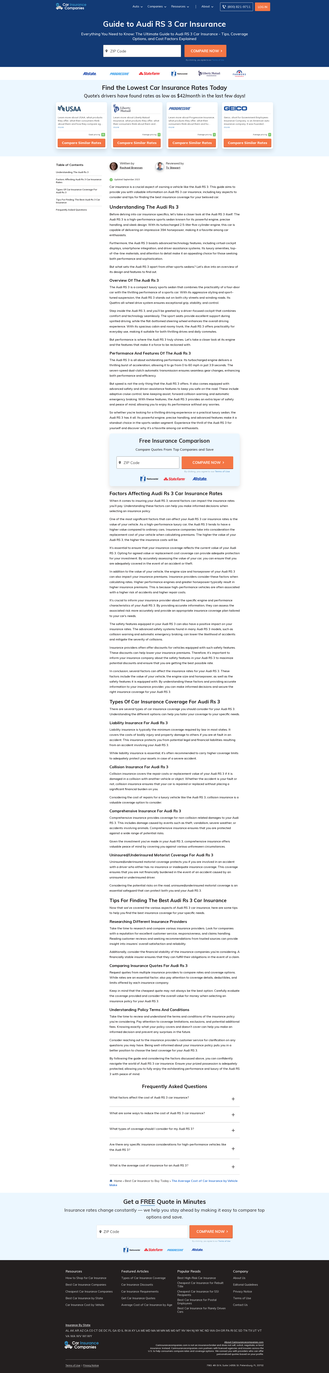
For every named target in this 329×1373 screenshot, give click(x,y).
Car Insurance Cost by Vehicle (84, 1305)
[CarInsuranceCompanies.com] (71, 6)
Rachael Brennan (131, 167)
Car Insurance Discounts (137, 1284)
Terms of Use (218, 60)
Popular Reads (189, 1271)
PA (228, 1330)
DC (105, 1330)
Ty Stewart (173, 167)
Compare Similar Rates (81, 143)
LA (138, 1330)
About (205, 6)
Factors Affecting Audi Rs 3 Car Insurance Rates (78, 181)
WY (89, 1336)
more (61, 127)
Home (118, 1181)
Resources (178, 6)
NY (197, 1330)
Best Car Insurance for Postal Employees (196, 1301)
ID (119, 1330)
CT (96, 1330)
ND (207, 1330)
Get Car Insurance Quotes (138, 1298)
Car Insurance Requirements (140, 1291)
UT (255, 1330)
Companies (155, 6)
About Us (239, 1278)
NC (202, 1330)
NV (183, 1330)
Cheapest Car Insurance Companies (89, 1291)
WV (78, 1336)
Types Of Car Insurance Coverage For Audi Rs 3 (76, 191)
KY (133, 1330)
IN (126, 1330)
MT (178, 1330)
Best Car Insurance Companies (85, 1284)
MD (148, 1330)
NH (188, 1330)
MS (168, 1330)
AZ (82, 1330)
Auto (136, 6)
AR (77, 1330)
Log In (262, 7)
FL (110, 1330)
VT (260, 1330)
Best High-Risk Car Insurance (196, 1278)
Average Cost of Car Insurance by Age (146, 1305)
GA (115, 1330)
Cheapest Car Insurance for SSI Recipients (198, 1293)
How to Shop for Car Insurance (85, 1278)
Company (240, 1271)
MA (153, 1330)
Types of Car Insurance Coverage (143, 1278)
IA (129, 1330)
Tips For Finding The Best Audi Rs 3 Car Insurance (78, 201)
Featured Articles (135, 1271)
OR (223, 1330)
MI (158, 1330)
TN (245, 1330)
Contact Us (240, 1305)
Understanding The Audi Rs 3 (72, 172)
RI (231, 1330)
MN (163, 1330)
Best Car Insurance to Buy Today (147, 1181)
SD (240, 1330)
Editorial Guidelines (245, 1284)
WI (84, 1336)
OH (218, 1330)
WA (212, 1330)
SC (236, 1330)
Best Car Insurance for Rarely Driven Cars (201, 1310)
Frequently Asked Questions (71, 209)
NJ (193, 1330)
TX (250, 1330)
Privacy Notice (242, 1291)
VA (67, 1336)
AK (72, 1330)
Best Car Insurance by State (84, 1298)
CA (86, 1330)
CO (91, 1330)
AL (67, 1330)
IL (122, 1330)
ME (143, 1330)
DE (101, 1330)
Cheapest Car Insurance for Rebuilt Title (200, 1284)
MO (173, 1330)
